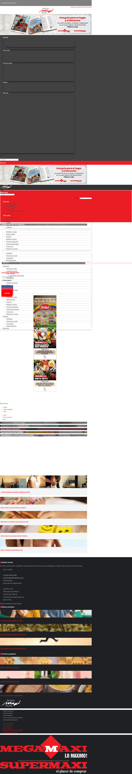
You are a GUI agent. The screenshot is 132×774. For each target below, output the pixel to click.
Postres (8, 69)
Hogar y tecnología (11, 59)
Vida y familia (10, 44)
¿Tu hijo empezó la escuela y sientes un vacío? (15, 492)
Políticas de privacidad (8, 713)
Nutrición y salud (11, 39)
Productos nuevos (11, 52)
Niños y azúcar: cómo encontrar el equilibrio (13, 507)
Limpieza (9, 120)
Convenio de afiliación (7, 715)
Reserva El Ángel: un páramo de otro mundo (13, 634)
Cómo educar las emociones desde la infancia (14, 536)
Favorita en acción (11, 86)
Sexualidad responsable (16, 46)
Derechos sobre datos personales (10, 719)
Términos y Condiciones (8, 710)
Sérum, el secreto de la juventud (10, 681)
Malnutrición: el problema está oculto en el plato (14, 521)
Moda (7, 54)
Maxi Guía (5, 93)
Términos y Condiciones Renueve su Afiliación (13, 717)
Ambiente (9, 84)
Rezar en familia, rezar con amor (10, 667)
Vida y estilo (6, 50)
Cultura (8, 56)
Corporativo (9, 88)
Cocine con (9, 78)
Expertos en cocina (12, 80)
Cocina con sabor (7, 63)
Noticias (5, 82)
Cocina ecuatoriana (12, 73)
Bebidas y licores (11, 71)
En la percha (9, 48)
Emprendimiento (11, 91)
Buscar (2, 155)
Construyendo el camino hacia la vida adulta (13, 648)
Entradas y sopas (11, 65)
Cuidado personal (11, 41)
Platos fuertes (10, 67)
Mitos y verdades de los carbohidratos (12, 695)
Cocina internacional (12, 76)
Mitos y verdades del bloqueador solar (12, 550)
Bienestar (5, 37)
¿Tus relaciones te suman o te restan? (12, 620)
